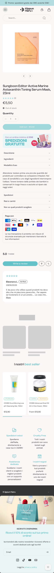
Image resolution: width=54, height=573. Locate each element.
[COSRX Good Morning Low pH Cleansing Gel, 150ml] (14, 383)
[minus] (5, 119)
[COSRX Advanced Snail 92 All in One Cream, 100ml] (39, 383)
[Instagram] (18, 560)
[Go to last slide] (24, 76)
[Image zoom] (27, 48)
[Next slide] (30, 76)
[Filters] (42, 263)
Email (8, 552)
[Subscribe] (47, 552)
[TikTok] (24, 560)
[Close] (50, 499)
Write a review (20, 263)
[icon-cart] (48, 9)
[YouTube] (30, 560)
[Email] (36, 560)
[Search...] (44, 18)
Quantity (8, 113)
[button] (27, 127)
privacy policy (30, 567)
